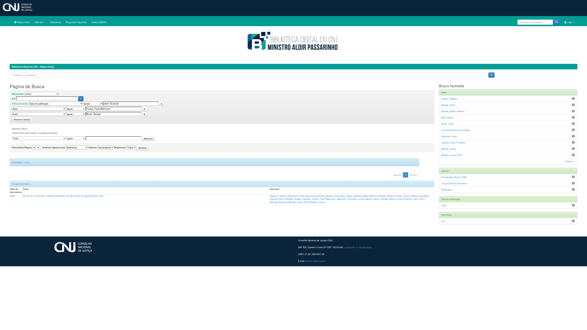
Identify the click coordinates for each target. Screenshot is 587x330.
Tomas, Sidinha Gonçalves (416, 195)
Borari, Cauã (395, 198)
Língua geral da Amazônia (454, 183)
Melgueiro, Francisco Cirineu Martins (354, 198)
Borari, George (381, 198)
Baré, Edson (347, 195)
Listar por (39, 22)
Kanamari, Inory (410, 198)
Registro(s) (120, 147)
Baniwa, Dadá (333, 195)
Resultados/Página (22, 147)
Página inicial (23, 22)
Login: (570, 22)
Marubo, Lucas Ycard (298, 202)
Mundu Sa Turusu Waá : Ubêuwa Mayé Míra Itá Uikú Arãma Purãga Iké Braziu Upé (63, 195)
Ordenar (92, 147)
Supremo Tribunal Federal (282, 195)
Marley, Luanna (317, 202)
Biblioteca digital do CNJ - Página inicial (33, 66)
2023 (443, 205)
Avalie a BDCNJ (99, 22)
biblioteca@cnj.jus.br (315, 260)
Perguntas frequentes (76, 22)
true (443, 221)
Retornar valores (22, 119)
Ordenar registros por (53, 147)
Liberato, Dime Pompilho (282, 198)
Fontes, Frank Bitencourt (324, 198)
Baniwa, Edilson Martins (365, 195)
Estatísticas (55, 22)
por (14, 98)
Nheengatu (446, 189)
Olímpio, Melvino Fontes (390, 195)
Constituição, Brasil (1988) (454, 177)
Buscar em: (18, 93)
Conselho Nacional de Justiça (310, 195)
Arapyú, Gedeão (303, 198)
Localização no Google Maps (358, 247)
